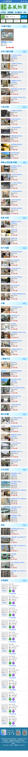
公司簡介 (3, 12)
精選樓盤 (10, 12)
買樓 (2, 17)
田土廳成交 (18, 12)
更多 (25, 12)
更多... (24, 26)
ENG (26, 1)
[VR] (7, 34)
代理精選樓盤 (12, 593)
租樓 (7, 17)
